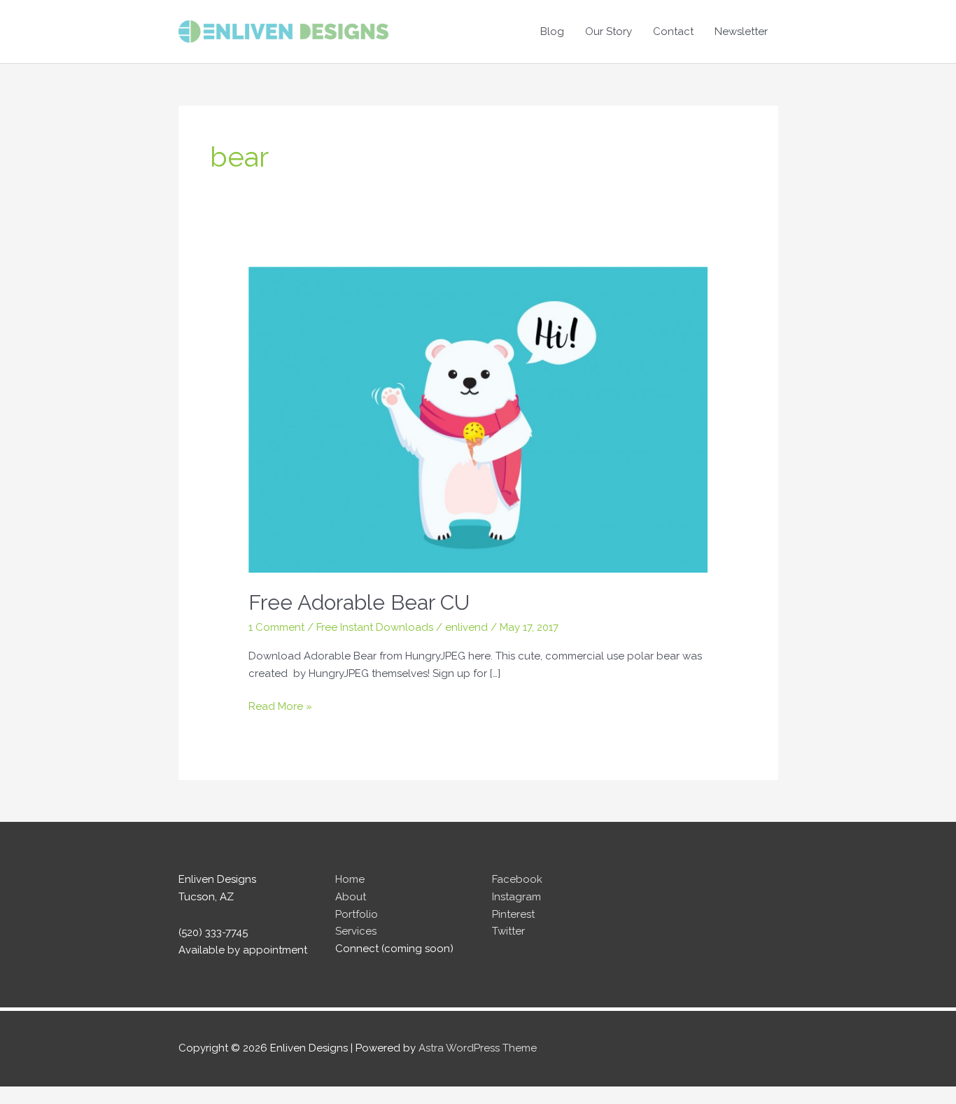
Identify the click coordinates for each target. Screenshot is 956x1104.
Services (356, 931)
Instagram (516, 896)
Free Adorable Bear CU (359, 602)
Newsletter (741, 31)
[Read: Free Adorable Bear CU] (478, 419)
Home (350, 879)
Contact (673, 31)
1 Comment (276, 627)
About (350, 896)
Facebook (517, 879)
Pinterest (513, 914)
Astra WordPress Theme (478, 1048)
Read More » (280, 707)
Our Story (608, 31)
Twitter (508, 931)
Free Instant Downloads (374, 627)
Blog (552, 31)
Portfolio (356, 914)
